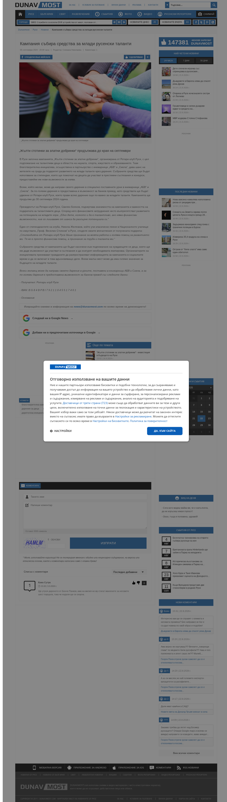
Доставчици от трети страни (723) (85, 403)
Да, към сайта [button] (165, 430)
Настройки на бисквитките (111, 421)
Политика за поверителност (148, 421)
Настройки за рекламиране (133, 416)
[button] (61, 431)
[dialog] (116, 401)
